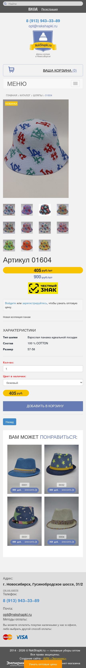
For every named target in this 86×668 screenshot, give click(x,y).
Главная (11, 95)
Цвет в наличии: (14, 376)
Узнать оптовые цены (43, 664)
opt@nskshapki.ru (43, 25)
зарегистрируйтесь (34, 303)
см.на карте (10, 590)
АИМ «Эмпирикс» (54, 658)
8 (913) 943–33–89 (43, 20)
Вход (32, 9)
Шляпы (38, 95)
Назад (10, 422)
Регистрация (49, 9)
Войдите (10, 303)
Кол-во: (8, 362)
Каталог (25, 95)
